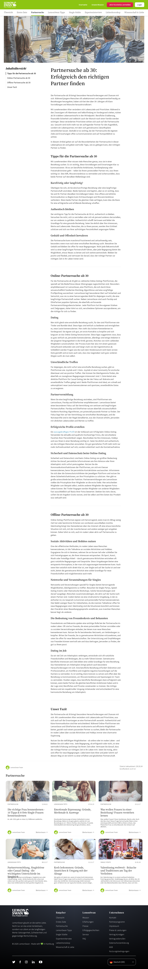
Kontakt (112, 917)
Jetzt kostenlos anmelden (120, 5)
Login (139, 5)
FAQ (84, 938)
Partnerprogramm (117, 921)
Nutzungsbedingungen (119, 951)
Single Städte (61, 934)
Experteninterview (64, 938)
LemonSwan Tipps (64, 930)
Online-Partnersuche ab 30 (18, 78)
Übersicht (60, 917)
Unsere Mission (98, 5)
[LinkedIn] (33, 962)
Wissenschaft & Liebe (65, 947)
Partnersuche (62, 926)
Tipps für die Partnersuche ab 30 (21, 73)
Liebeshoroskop (63, 943)
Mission (85, 917)
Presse (85, 926)
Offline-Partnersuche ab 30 (18, 82)
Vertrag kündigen (116, 934)
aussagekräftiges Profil (64, 431)
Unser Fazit (12, 87)
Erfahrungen (87, 921)
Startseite (83, 5)
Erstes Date (61, 921)
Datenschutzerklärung (119, 943)
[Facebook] (20, 962)
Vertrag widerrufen (117, 938)
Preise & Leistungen (117, 930)
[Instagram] (26, 962)
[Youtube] (40, 962)
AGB (111, 947)
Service (85, 934)
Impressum (114, 926)
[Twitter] (13, 962)
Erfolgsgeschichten (90, 930)
